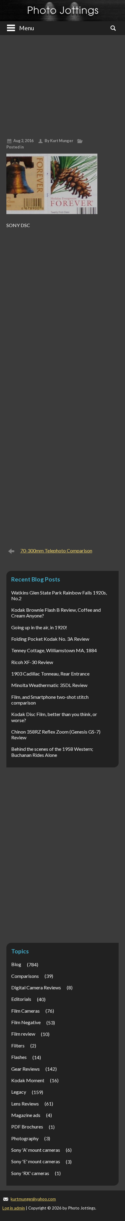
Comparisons (25, 976)
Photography (25, 1138)
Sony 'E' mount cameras (35, 1161)
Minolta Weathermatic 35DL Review (49, 685)
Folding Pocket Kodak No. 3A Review (50, 639)
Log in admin (13, 1208)
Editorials (21, 999)
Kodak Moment (27, 1080)
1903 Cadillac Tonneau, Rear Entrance (50, 673)
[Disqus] (62, 306)
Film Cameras (25, 1011)
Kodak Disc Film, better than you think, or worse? (54, 717)
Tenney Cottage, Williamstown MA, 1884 (54, 650)
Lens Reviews (25, 1103)
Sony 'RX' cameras (30, 1173)
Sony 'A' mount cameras (35, 1150)
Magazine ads (25, 1115)
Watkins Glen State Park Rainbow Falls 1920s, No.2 (59, 595)
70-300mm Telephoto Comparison (56, 550)
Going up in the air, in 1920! (39, 627)
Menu (26, 27)
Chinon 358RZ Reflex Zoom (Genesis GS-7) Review (55, 734)
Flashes (19, 1057)
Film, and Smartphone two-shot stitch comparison (50, 699)
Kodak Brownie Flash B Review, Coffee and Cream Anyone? (56, 612)
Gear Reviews (25, 1069)
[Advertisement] (62, 84)
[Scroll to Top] (111, 1152)
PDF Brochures (27, 1126)
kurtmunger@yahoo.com (33, 1199)
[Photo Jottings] (62, 10)
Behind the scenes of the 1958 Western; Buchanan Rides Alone (52, 751)
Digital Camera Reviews (36, 987)
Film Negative (26, 1022)
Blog (16, 964)
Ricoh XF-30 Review (32, 662)
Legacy (18, 1092)
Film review (23, 1034)
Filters (18, 1045)
